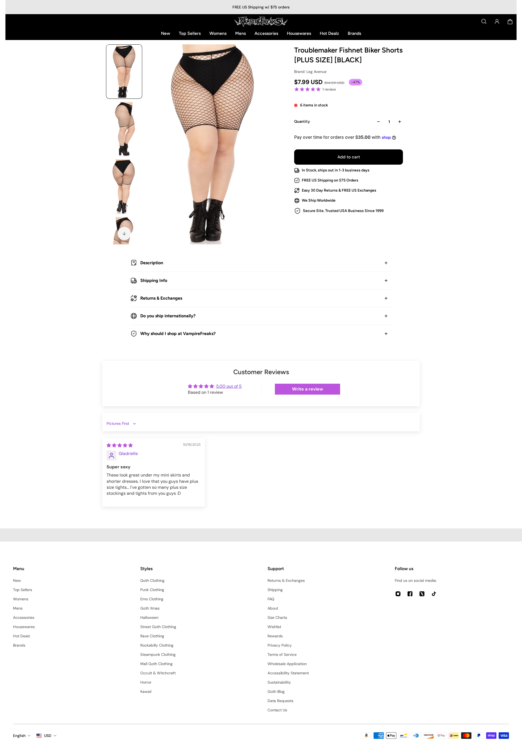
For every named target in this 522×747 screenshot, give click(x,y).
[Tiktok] (434, 594)
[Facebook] (410, 594)
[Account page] (497, 21)
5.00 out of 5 (229, 386)
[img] (120, 445)
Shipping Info (153, 280)
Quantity (302, 121)
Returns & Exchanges (161, 298)
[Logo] (261, 21)
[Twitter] (422, 594)
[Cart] (510, 21)
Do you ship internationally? (167, 315)
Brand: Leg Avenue (310, 71)
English (19, 735)
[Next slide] (124, 233)
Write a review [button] (307, 389)
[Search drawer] (483, 21)
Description (151, 262)
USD (47, 735)
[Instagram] (398, 594)
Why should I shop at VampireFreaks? (178, 333)
